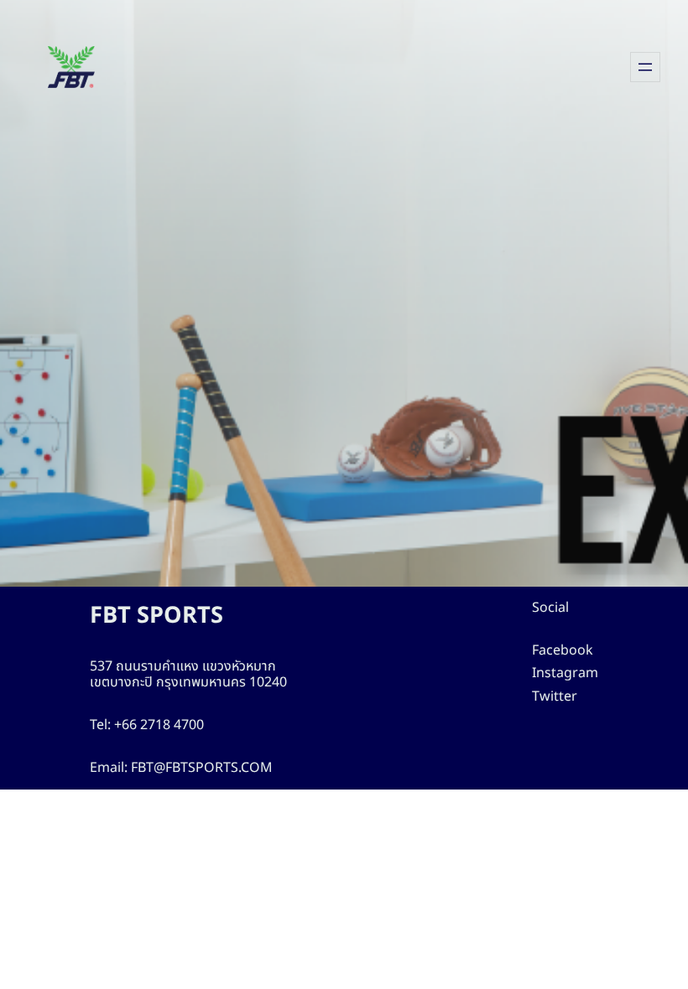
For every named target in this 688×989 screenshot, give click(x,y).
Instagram (565, 673)
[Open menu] (645, 67)
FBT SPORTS (156, 615)
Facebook (562, 650)
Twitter (554, 696)
